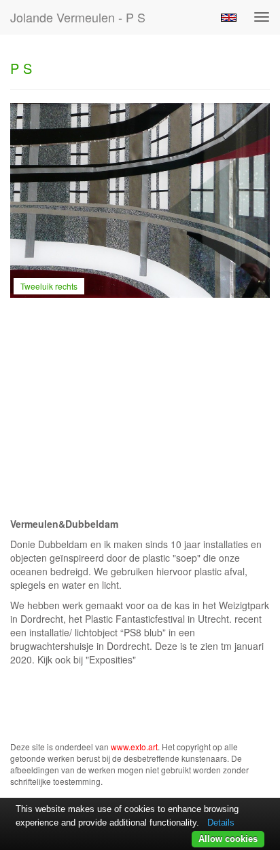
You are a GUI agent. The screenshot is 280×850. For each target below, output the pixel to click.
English (229, 18)
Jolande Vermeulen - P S (77, 17)
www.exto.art (134, 746)
